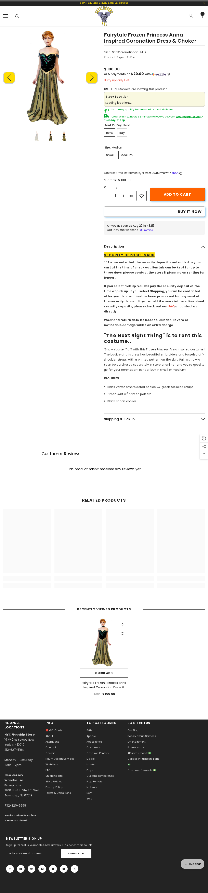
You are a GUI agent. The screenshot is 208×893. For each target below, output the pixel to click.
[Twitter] (74, 869)
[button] (9, 78)
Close (204, 2)
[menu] (5, 16)
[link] (141, 196)
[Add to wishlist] (122, 624)
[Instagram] (21, 869)
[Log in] (191, 16)
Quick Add (104, 673)
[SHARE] (132, 196)
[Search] (17, 16)
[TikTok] (42, 869)
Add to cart (177, 194)
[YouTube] (64, 869)
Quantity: (111, 187)
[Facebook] (10, 869)
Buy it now (190, 211)
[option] (50, 77)
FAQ (171, 306)
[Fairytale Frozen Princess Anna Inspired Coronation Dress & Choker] (104, 642)
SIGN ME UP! (76, 853)
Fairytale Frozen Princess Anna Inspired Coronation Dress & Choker (104, 685)
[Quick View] (122, 633)
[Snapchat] (53, 869)
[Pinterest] (31, 869)
